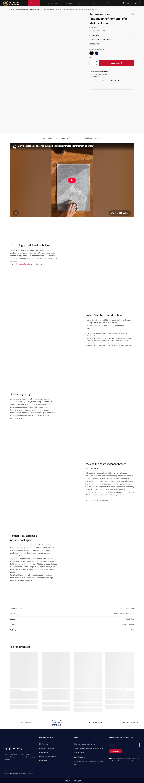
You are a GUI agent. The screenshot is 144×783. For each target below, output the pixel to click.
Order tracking (44, 753)
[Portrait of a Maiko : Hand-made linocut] (133, 14)
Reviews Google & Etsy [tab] (63, 138)
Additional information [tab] (92, 138)
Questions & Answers (46, 749)
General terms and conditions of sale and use (88, 763)
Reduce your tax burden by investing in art (88, 749)
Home (12, 9)
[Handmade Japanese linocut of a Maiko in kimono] (131, 14)
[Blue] (97, 53)
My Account (43, 744)
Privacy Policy (79, 753)
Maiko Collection (48, 9)
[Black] (91, 53)
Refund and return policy (47, 757)
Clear (91, 57)
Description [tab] (47, 138)
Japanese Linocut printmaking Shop (28, 9)
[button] (136, 3)
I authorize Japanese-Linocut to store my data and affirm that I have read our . (124, 760)
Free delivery (94, 44)
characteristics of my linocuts (30, 264)
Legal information (80, 757)
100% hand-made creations (100, 40)
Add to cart (116, 63)
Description (94, 35)
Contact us (43, 761)
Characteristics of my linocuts (84, 744)
